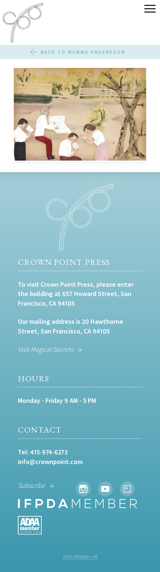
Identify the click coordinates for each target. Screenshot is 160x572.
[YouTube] (105, 488)
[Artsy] (127, 488)
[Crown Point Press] (23, 24)
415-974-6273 (49, 452)
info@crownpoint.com (50, 461)
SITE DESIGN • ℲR (80, 557)
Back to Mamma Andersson (83, 52)
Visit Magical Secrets (45, 349)
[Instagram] (83, 488)
